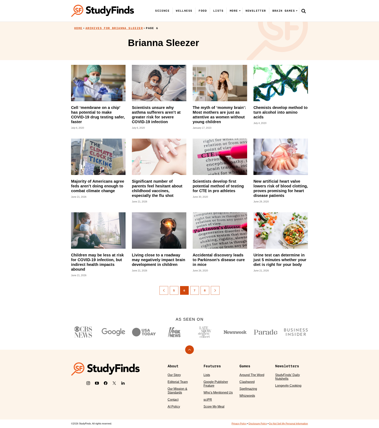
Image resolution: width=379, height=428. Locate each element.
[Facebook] (105, 383)
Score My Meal (214, 406)
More (234, 10)
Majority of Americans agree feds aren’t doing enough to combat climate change (97, 186)
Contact (173, 399)
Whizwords (247, 395)
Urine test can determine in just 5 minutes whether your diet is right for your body (279, 260)
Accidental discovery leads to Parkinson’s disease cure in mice (219, 260)
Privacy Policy (239, 423)
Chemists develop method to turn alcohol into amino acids (280, 112)
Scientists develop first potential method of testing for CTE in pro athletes (218, 186)
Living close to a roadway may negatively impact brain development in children (158, 260)
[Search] (303, 11)
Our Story (174, 375)
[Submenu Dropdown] (240, 10)
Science (162, 10)
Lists (218, 10)
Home (78, 28)
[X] (114, 383)
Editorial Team (178, 382)
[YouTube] (97, 383)
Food (203, 10)
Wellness (184, 10)
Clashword (247, 382)
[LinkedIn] (123, 383)
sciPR (208, 399)
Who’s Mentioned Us (218, 392)
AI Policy (174, 406)
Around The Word (251, 375)
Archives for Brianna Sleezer (114, 28)
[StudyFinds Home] (102, 11)
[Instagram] (88, 383)
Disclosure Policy (258, 423)
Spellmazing (248, 388)
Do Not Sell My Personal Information (288, 423)
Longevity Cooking (288, 385)
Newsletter (256, 10)
